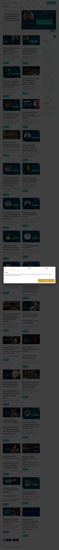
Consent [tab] (12, 268)
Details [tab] (29, 268)
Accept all (46, 280)
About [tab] (47, 268)
